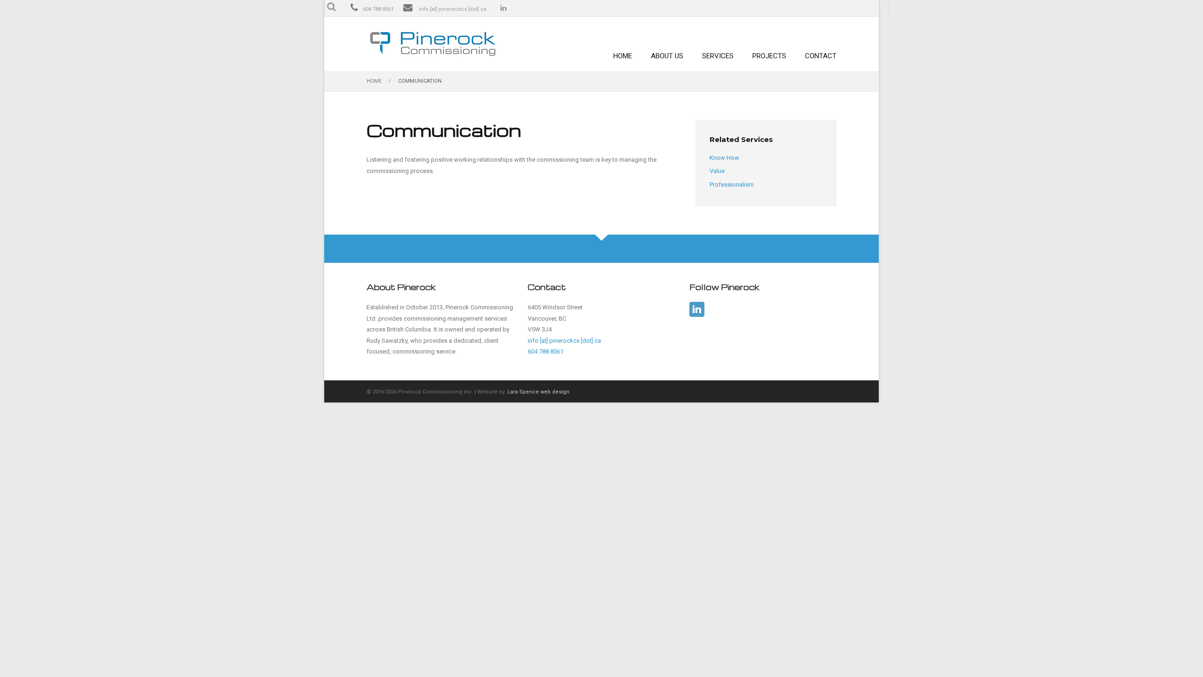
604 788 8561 (378, 9)
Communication (420, 81)
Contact (820, 56)
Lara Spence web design (539, 392)
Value (717, 170)
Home (622, 56)
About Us (667, 56)
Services (718, 56)
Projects (769, 56)
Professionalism (732, 184)
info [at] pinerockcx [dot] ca (452, 9)
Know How (724, 157)
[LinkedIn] (696, 309)
